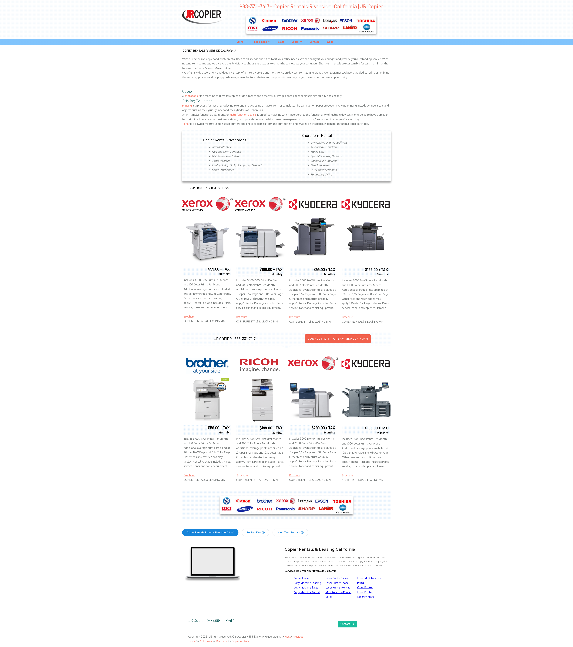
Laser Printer (365, 592)
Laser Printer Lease (337, 582)
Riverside (222, 641)
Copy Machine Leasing (307, 582)
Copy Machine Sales (306, 587)
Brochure (189, 316)
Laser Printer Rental (337, 587)
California (206, 641)
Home (192, 641)
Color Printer (365, 587)
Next (288, 636)
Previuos (298, 636)
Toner (186, 123)
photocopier (192, 95)
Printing (187, 105)
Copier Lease (301, 578)
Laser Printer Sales (336, 578)
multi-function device (242, 114)
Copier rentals (240, 641)
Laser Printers (365, 596)
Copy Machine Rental (307, 592)
